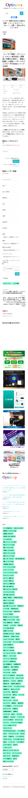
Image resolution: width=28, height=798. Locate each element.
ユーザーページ (6, 776)
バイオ (13, 681)
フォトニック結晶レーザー (9, 725)
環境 (15, 695)
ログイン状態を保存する (12, 158)
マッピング (6, 669)
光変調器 (5, 717)
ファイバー (6, 692)
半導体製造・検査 (8, 564)
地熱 (5, 742)
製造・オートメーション (9, 542)
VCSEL (22, 733)
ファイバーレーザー (8, 592)
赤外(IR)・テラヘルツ (9, 553)
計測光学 (11, 736)
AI (18, 619)
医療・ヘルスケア (8, 547)
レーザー (6, 608)
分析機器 (15, 669)
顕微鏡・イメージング (9, 619)
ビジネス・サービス (8, 639)
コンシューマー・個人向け (9, 658)
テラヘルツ (6, 672)
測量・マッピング (8, 561)
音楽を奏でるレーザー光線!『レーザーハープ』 (14, 516)
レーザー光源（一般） (18, 739)
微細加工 (15, 692)
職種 (3, 240)
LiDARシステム (18, 528)
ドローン (21, 695)
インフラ (13, 625)
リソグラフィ (20, 717)
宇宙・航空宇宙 (20, 558)
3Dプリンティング (8, 575)
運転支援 (20, 703)
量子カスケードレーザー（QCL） (10, 750)
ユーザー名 (5, 173)
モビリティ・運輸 (8, 578)
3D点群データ (15, 636)
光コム (15, 700)
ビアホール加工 (7, 744)
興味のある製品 (6, 247)
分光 (14, 672)
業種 (3, 234)
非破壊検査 (17, 664)
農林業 (14, 703)
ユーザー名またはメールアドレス (11, 145)
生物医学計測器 (7, 711)
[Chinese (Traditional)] (4, 311)
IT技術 (20, 625)
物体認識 (6, 667)
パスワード (5, 151)
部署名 (4, 210)
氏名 (3, 185)
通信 (17, 639)
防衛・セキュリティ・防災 (10, 589)
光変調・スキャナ (8, 631)
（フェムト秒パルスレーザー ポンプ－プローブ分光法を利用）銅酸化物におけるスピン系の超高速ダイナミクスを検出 (14, 488)
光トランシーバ (7, 700)
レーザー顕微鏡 (7, 706)
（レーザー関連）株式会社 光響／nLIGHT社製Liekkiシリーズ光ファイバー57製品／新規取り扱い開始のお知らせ (13, 504)
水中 (5, 733)
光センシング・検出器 (9, 675)
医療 (5, 656)
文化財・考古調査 (8, 644)
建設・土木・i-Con (8, 558)
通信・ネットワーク (8, 545)
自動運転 (6, 689)
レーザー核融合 (7, 758)
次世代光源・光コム (8, 633)
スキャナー (12, 656)
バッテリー (6, 714)
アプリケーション (7, 253)
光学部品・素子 (18, 597)
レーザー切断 (21, 731)
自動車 (20, 681)
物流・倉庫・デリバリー (9, 606)
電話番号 (5, 222)
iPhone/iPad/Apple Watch (9, 731)
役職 (3, 216)
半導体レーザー (7, 686)
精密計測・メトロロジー (9, 531)
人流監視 (14, 708)
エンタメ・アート (7, 283)
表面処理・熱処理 (15, 683)
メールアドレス (6, 179)
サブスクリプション (13, 733)
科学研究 (20, 606)
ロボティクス (19, 678)
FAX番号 (4, 228)
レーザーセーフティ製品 (16, 722)
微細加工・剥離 (7, 597)
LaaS (5, 736)
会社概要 (4, 778)
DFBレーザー (6, 756)
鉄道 (13, 714)
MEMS (15, 744)
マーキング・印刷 (8, 614)
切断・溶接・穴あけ (8, 594)
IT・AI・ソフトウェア (9, 567)
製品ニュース (13, 52)
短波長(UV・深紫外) (8, 603)
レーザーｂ (12, 742)
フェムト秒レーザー (19, 686)
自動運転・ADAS (8, 533)
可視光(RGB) (14, 608)
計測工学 (17, 611)
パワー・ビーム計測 (8, 647)
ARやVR (13, 717)
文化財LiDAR (15, 756)
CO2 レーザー (6, 753)
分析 (17, 633)
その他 (5, 625)
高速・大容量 (14, 667)
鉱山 (15, 758)
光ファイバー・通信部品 (9, 661)
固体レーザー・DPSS (8, 650)
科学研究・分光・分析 (9, 536)
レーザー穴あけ (20, 736)
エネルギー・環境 (8, 581)
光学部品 (6, 636)
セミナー (5, 722)
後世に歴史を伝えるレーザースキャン (12, 511)
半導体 (16, 622)
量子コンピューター (8, 678)
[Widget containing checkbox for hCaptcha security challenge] (11, 268)
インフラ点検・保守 (8, 628)
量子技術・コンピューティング (10, 617)
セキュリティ (7, 695)
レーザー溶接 (20, 742)
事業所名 (4, 197)
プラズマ (19, 714)
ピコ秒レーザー (7, 739)
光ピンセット (6, 708)
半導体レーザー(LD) (8, 550)
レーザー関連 (16, 283)
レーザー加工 (7, 539)
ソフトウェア (7, 642)
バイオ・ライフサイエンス (10, 572)
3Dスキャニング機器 (8, 583)
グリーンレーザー (16, 753)
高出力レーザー (15, 689)
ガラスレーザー (7, 728)
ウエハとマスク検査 (8, 719)
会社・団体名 (6, 191)
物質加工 (6, 683)
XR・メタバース (7, 611)
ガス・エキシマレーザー (9, 653)
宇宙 (13, 697)
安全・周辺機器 (7, 664)
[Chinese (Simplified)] (3, 311)
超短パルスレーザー (8, 556)
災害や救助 (6, 697)
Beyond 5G (20, 675)
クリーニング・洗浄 (18, 642)
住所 (3, 203)
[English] (6, 311)
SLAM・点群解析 (7, 622)
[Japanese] (7, 311)
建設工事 (6, 681)
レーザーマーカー (17, 706)
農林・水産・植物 (8, 586)
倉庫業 (15, 711)
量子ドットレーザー (8, 761)
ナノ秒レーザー (7, 747)
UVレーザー (6, 703)
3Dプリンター (18, 719)
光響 (19, 653)
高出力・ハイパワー (8, 600)
